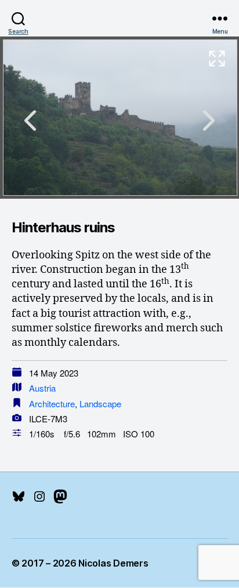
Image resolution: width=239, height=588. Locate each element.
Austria (42, 388)
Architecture (52, 403)
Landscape (100, 403)
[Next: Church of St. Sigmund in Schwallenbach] (208, 120)
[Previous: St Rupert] (30, 120)
